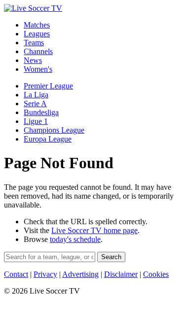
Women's (38, 69)
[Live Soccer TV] (33, 8)
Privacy (45, 274)
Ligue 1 (36, 121)
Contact (16, 274)
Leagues (37, 34)
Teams (34, 42)
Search (111, 257)
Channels (38, 51)
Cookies (156, 274)
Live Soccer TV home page (94, 230)
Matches (37, 25)
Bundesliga (41, 112)
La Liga (36, 94)
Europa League (48, 139)
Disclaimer (121, 274)
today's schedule (75, 239)
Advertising (80, 274)
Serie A (35, 103)
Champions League (54, 130)
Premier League (48, 86)
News (33, 60)
